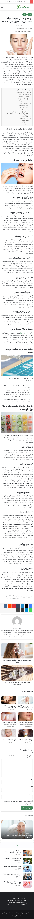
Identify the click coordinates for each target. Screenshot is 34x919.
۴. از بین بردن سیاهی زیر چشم (22, 102)
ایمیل (31, 786)
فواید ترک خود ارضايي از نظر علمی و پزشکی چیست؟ (12, 859)
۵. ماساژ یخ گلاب (25, 122)
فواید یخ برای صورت (24, 94)
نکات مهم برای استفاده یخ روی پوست (20, 111)
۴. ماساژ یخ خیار (25, 120)
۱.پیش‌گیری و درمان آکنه (24, 96)
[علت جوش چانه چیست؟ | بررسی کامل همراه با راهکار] (25, 716)
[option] (17, 829)
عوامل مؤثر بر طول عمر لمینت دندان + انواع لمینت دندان (9, 723)
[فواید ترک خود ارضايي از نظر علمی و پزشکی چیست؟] (27, 861)
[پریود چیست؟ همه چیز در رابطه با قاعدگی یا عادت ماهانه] (27, 884)
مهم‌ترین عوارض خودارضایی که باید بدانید (12, 867)
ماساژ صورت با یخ (25, 333)
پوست (29, 14)
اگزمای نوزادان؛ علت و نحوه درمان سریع (9, 740)
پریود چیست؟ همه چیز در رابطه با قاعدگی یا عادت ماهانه (12, 883)
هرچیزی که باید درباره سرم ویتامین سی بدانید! (26, 740)
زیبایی (24, 14)
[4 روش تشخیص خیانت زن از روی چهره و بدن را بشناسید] (27, 853)
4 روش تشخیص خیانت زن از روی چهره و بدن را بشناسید (12, 852)
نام (32, 779)
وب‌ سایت (30, 794)
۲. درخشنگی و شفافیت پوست (22, 98)
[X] (26, 606)
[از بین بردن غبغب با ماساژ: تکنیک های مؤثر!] (8, 700)
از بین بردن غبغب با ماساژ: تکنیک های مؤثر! (9, 707)
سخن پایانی (26, 124)
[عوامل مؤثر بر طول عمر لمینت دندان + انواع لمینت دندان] (8, 716)
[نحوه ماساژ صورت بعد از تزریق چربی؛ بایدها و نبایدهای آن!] (25, 700)
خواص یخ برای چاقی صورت (22, 92)
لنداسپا (9, 913)
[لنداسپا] (23, 7)
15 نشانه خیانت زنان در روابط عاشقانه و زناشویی (11, 875)
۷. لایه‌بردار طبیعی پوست (23, 107)
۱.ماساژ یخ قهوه (26, 115)
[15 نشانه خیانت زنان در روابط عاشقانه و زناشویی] (27, 876)
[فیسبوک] (30, 606)
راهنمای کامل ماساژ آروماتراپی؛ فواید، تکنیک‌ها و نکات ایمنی (15, 2)
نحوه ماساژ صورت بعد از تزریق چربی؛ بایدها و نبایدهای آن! (25, 707)
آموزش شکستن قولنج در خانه (23, 837)
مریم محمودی (28, 26)
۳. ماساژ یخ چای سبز (24, 118)
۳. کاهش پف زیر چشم (24, 100)
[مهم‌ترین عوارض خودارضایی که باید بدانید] (27, 868)
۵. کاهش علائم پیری (24, 103)
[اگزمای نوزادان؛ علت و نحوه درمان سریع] (8, 733)
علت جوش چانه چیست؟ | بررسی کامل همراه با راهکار (26, 723)
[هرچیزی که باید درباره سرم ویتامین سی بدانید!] (25, 733)
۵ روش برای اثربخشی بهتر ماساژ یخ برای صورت (17, 113)
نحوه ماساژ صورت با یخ (23, 109)
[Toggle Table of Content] (29, 90)
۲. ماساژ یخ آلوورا (25, 116)
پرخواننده (17, 845)
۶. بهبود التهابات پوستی (24, 105)
